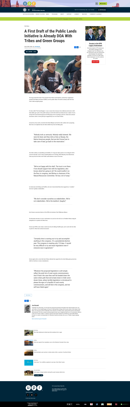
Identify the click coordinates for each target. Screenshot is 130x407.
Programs (55, 14)
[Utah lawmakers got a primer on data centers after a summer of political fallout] (28, 353)
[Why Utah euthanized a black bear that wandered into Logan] (28, 333)
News (47, 14)
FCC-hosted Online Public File (58, 386)
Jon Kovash (37, 46)
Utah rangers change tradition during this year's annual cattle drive (49, 372)
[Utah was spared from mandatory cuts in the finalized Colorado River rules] (28, 343)
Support (69, 14)
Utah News (26, 26)
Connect (76, 14)
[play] (25, 10)
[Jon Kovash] (27, 309)
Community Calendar (95, 14)
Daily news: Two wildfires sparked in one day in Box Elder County (49, 362)
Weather (84, 14)
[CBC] (91, 404)
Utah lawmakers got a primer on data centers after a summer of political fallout (52, 352)
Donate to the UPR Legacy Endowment (95, 45)
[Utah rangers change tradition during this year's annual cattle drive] (28, 373)
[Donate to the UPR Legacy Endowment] (95, 33)
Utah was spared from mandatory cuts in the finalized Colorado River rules (51, 342)
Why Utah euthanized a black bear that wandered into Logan (48, 332)
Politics (35, 340)
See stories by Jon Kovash (39, 319)
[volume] (29, 9)
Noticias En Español (28, 14)
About (62, 14)
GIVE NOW (95, 61)
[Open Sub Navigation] (49, 14)
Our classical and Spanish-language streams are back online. (65, 19)
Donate (103, 3)
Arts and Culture (37, 370)
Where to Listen (40, 14)
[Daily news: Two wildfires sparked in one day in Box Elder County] (28, 363)
